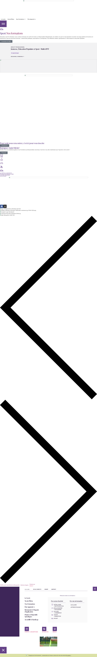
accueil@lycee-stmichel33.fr (6, 173)
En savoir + (68, 655)
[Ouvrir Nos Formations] (25, 19)
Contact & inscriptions (31, 631)
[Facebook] (1, 206)
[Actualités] (44, 629)
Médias (54, 631)
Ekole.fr (31, 585)
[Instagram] (5, 206)
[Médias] (55, 629)
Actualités (45, 631)
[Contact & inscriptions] (27, 629)
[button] (48, 308)
